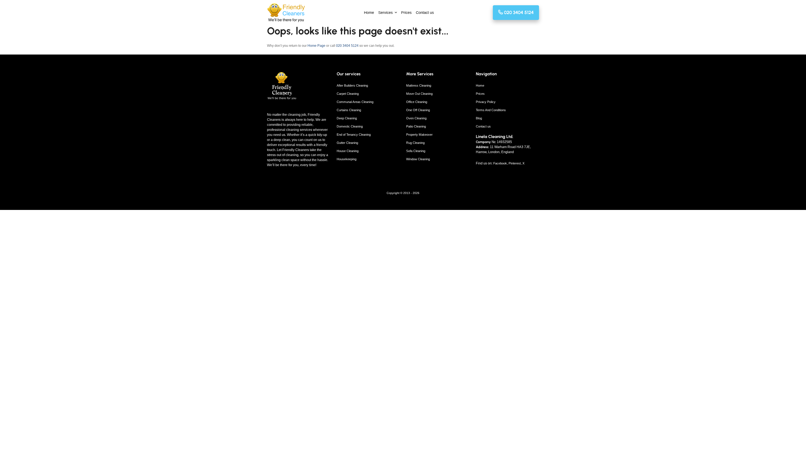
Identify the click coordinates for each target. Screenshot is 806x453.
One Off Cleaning (418, 110)
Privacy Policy (486, 102)
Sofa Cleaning (415, 151)
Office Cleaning (416, 102)
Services (385, 12)
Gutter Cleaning (347, 142)
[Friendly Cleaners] (286, 12)
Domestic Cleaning (350, 126)
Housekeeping (346, 159)
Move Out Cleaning (419, 93)
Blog (479, 118)
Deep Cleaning (347, 118)
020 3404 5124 (347, 45)
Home (369, 12)
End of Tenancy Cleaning (354, 134)
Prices (406, 12)
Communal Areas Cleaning (355, 102)
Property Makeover (419, 134)
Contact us (425, 12)
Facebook (500, 163)
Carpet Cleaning (348, 93)
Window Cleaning (418, 159)
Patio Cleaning (416, 126)
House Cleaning (348, 151)
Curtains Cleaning (349, 110)
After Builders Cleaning (352, 85)
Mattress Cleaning (418, 85)
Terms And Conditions (491, 110)
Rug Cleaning (415, 142)
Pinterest (515, 163)
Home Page (316, 45)
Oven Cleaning (416, 118)
